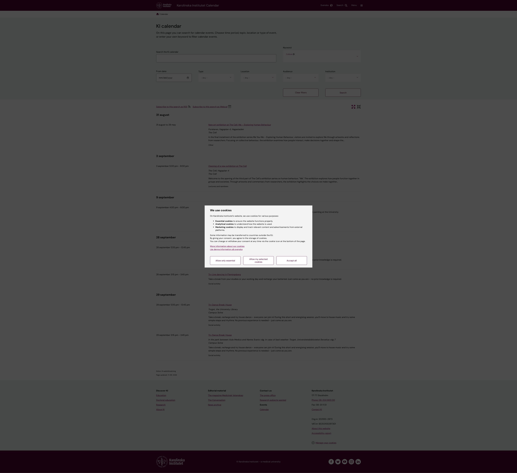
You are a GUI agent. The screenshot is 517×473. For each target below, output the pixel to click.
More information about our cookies (227, 246)
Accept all (292, 260)
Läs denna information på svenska (226, 249)
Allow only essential (225, 260)
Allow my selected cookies (258, 260)
